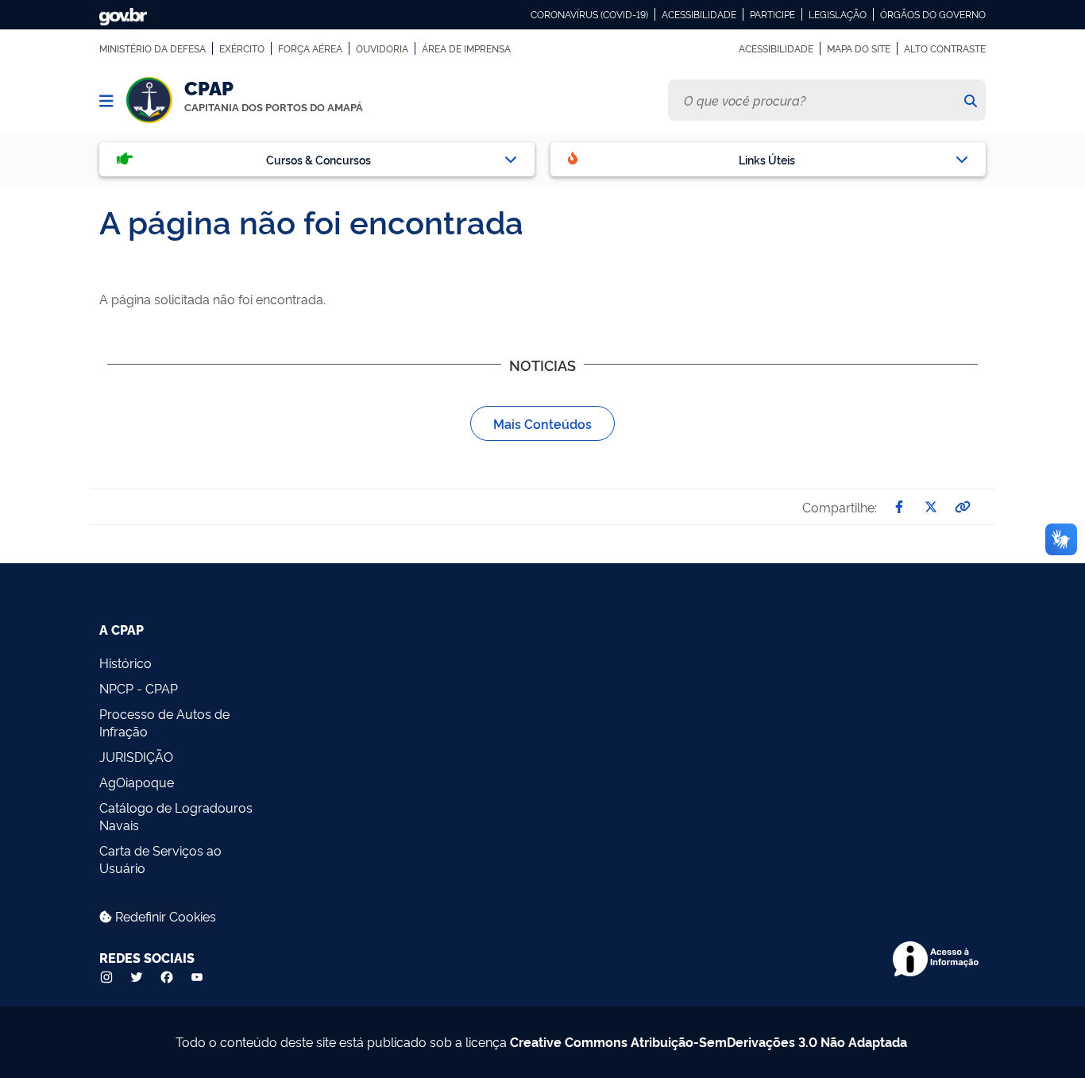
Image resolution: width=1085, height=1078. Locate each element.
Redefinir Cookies (164, 916)
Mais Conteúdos (542, 423)
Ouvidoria (382, 48)
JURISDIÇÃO (136, 756)
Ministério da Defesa (152, 48)
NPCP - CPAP (138, 688)
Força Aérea (310, 48)
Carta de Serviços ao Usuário (160, 858)
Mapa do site (858, 48)
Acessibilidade (699, 14)
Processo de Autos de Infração (164, 722)
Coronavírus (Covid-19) (589, 14)
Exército (241, 48)
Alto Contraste (945, 48)
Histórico (125, 662)
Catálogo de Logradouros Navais (176, 815)
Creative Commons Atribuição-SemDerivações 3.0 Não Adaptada (708, 1041)
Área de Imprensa (466, 48)
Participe (772, 14)
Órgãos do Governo (933, 14)
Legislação (838, 14)
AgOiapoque (136, 781)
